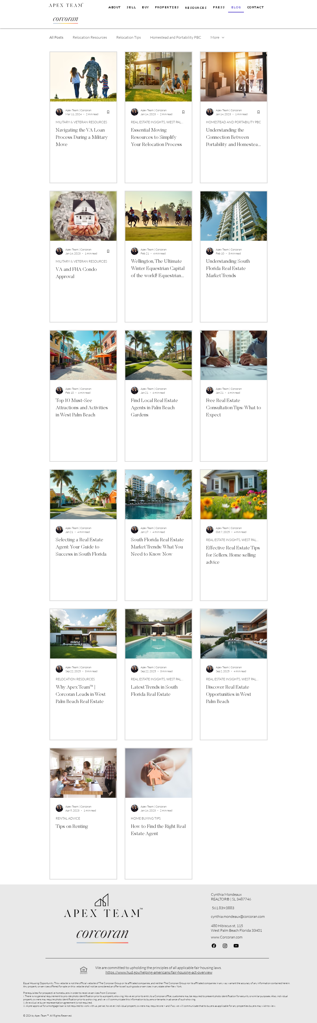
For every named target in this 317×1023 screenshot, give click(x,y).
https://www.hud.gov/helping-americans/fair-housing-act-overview (159, 972)
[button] (167, 7)
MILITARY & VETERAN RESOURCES (81, 122)
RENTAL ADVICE (68, 818)
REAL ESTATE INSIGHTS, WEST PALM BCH (158, 122)
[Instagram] (225, 946)
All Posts (56, 37)
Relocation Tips (128, 37)
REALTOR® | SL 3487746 (231, 899)
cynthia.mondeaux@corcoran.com (238, 916)
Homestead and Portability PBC (175, 37)
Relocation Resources (90, 37)
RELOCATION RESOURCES (75, 679)
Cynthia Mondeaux (226, 894)
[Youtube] (236, 946)
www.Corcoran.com (227, 937)
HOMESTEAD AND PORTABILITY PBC (233, 122)
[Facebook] (214, 946)
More (214, 37)
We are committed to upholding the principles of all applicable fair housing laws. (158, 967)
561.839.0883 (223, 908)
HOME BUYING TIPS (146, 818)
